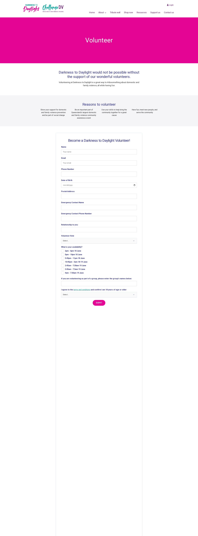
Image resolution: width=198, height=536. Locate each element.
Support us (155, 12)
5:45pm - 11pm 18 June (75, 258)
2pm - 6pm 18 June (73, 251)
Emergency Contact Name (72, 202)
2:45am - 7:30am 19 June (75, 265)
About (101, 12)
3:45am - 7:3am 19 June (75, 269)
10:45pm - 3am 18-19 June (76, 262)
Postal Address (68, 191)
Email (63, 158)
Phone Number (67, 169)
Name (63, 147)
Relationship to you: (69, 225)
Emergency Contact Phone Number (76, 214)
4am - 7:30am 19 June (74, 273)
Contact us (169, 12)
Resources (142, 12)
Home (92, 12)
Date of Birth (66, 180)
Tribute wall (115, 12)
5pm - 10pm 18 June (73, 254)
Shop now (128, 12)
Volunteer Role (67, 236)
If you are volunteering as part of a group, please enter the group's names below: (96, 279)
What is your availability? (71, 247)
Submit (99, 302)
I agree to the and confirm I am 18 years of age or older (94, 290)
